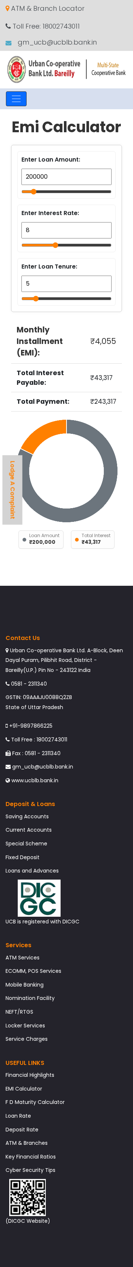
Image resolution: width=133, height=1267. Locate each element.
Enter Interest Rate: (50, 213)
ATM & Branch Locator (47, 8)
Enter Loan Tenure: (49, 266)
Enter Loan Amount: (50, 159)
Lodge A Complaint (12, 490)
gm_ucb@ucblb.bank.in (56, 42)
